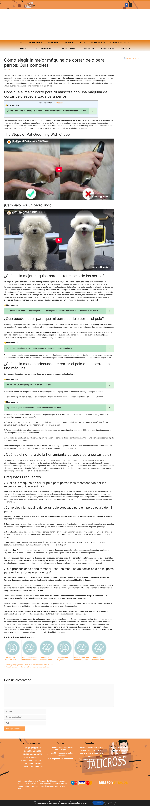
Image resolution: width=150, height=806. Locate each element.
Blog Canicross (107, 48)
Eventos (24, 48)
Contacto (125, 48)
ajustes (84, 804)
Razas (82, 43)
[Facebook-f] (126, 5)
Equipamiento (69, 43)
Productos (89, 48)
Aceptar (98, 803)
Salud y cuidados (98, 43)
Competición (53, 43)
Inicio (21, 43)
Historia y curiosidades (120, 43)
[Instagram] (130, 5)
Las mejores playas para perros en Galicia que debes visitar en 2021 (29, 665)
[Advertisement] (75, 24)
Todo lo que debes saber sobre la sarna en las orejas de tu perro (28, 667)
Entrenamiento (35, 43)
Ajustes (110, 803)
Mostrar (59, 103)
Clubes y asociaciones (43, 48)
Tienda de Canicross (69, 48)
